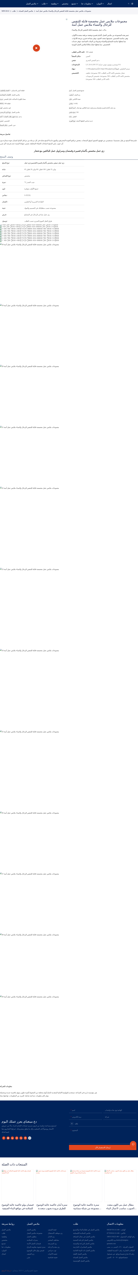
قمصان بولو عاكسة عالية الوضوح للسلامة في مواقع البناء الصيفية (18, 1207)
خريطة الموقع (7, 1271)
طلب (14, 11)
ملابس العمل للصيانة (26, 11)
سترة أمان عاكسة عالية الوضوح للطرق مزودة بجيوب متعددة (51, 1207)
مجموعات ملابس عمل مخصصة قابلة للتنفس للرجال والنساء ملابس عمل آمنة (63, 11)
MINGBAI (5, 11)
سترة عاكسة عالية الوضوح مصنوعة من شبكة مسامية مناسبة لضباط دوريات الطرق (86, 1207)
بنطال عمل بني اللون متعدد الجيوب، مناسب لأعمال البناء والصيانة (120, 1207)
